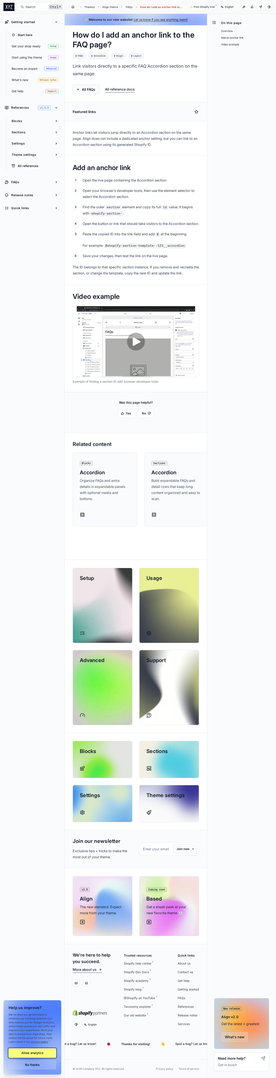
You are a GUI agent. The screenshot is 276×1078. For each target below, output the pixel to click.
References (186, 1006)
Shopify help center (137, 963)
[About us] (252, 7)
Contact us (185, 972)
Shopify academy (136, 980)
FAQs (129, 7)
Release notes (187, 1015)
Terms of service (189, 1068)
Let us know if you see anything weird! (161, 19)
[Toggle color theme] (269, 6)
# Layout (136, 56)
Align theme (110, 7)
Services (184, 1024)
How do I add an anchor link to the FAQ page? (161, 7)
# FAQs (79, 56)
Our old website (135, 1015)
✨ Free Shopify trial (202, 6)
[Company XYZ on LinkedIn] (86, 983)
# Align (118, 56)
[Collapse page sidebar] (214, 22)
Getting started (188, 989)
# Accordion (98, 56)
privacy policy (39, 1041)
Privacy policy (164, 1068)
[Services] (244, 7)
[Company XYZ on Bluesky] (76, 983)
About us (184, 963)
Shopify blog (133, 989)
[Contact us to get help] (260, 6)
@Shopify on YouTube (139, 998)
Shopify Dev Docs (136, 972)
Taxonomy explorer (137, 1006)
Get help (184, 980)
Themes (89, 7)
